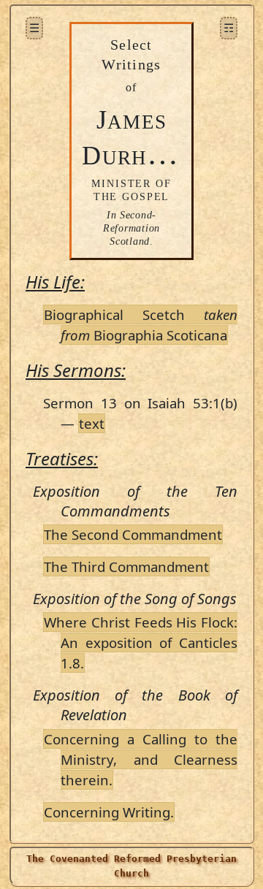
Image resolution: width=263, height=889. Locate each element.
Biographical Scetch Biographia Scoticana (140, 324)
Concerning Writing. (109, 812)
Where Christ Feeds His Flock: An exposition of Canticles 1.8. (140, 642)
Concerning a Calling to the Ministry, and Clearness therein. (140, 759)
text (91, 423)
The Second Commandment (133, 534)
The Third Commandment (126, 566)
